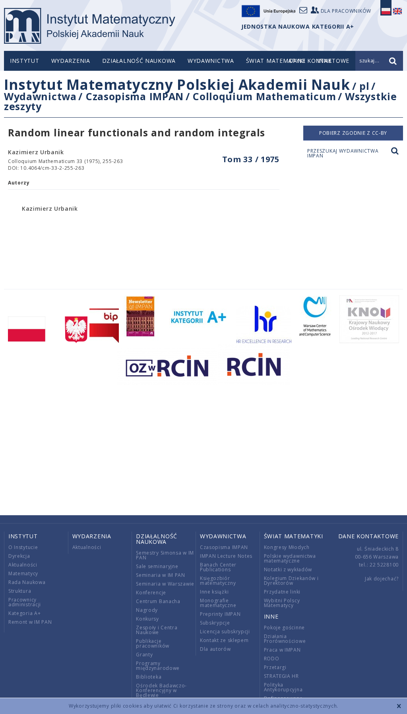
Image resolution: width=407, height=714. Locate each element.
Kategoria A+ (24, 613)
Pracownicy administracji (24, 602)
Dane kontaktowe (368, 536)
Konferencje (151, 592)
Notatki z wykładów (288, 569)
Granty (144, 654)
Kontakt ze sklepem (224, 640)
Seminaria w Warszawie (165, 583)
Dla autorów (215, 649)
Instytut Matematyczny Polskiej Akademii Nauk (177, 84)
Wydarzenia (70, 60)
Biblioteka (148, 676)
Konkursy (147, 618)
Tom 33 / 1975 (250, 159)
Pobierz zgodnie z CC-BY (353, 133)
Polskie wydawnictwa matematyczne (290, 558)
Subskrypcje (215, 622)
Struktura (19, 591)
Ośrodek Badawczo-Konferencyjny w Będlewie (161, 690)
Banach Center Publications (218, 567)
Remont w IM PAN (30, 622)
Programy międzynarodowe (158, 665)
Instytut (24, 60)
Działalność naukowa (139, 60)
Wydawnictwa (211, 60)
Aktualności (22, 564)
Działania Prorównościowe (285, 638)
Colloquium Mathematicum (264, 96)
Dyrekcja (19, 556)
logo (89, 26)
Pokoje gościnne (284, 627)
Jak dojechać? (382, 578)
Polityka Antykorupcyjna (283, 687)
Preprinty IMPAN (220, 614)
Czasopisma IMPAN (135, 96)
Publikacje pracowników (152, 643)
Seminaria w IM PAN (160, 575)
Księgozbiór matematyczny (218, 580)
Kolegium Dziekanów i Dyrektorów (291, 580)
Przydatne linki (282, 591)
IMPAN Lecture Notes (226, 556)
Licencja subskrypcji (225, 631)
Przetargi (275, 667)
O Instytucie (23, 547)
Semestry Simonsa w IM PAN (165, 555)
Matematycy (23, 573)
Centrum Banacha (158, 601)
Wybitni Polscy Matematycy (282, 603)
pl (364, 86)
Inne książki (214, 591)
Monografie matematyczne (218, 603)
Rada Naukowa (26, 582)
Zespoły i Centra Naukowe (156, 630)
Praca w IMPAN (282, 649)
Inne (271, 616)
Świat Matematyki (275, 60)
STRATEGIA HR (281, 676)
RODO (271, 658)
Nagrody (147, 610)
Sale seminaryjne (157, 566)
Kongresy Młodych (287, 547)
